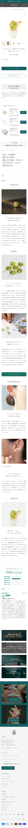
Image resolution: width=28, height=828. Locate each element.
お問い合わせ (5, 784)
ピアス (7, 9)
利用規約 (4, 799)
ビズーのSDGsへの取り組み (8, 796)
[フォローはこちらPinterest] (14, 814)
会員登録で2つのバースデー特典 (14, 1)
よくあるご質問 (5, 778)
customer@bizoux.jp (10, 745)
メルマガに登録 (8, 768)
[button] (7, 578)
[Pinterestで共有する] (11, 150)
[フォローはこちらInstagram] (10, 814)
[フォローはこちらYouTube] (18, 814)
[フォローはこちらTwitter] (6, 814)
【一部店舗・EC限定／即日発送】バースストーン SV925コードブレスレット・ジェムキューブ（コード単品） (14, 121)
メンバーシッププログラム (8, 781)
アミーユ (17, 162)
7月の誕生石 (12, 154)
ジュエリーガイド (6, 786)
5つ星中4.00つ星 (18, 572)
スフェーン (19, 160)
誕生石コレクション (8, 165)
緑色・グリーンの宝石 (8, 157)
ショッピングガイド (6, 776)
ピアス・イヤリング (8, 162)
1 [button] (13, 461)
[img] (5, 593)
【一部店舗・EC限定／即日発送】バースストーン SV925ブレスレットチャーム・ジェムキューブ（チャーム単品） (14, 111)
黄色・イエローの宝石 (8, 160)
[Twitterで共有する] (9, 150)
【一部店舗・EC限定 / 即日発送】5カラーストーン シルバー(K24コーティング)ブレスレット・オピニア (13, 130)
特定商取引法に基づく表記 (8, 801)
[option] (14, 451)
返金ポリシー (5, 807)
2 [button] (15, 461)
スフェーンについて (14, 374)
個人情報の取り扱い (8, 763)
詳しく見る (14, 699)
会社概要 (4, 794)
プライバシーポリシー (7, 804)
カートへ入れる (14, 68)
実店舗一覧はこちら (14, 75)
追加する (23, 112)
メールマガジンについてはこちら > (10, 755)
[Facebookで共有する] (6, 150)
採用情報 (4, 809)
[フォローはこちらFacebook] (2, 814)
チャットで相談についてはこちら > (10, 748)
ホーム (3, 9)
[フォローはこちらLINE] (22, 814)
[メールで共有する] (13, 150)
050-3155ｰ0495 (8, 743)
